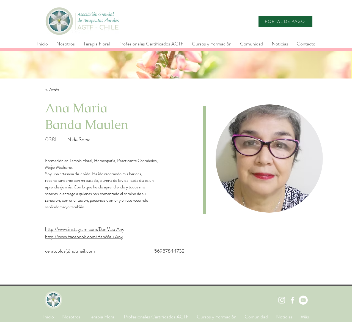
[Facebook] (292, 300)
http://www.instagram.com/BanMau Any (84, 229)
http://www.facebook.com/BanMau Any (84, 236)
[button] (151, 43)
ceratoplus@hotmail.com (70, 251)
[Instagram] (281, 300)
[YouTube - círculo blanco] (303, 300)
